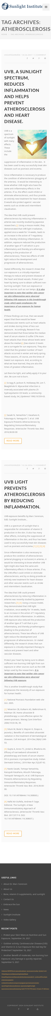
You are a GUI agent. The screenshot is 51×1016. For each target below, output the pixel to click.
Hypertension (9, 977)
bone (21, 971)
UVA (27, 989)
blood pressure (16, 971)
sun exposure (22, 986)
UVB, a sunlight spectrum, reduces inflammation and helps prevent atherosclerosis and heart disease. (24, 97)
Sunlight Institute (12, 914)
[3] (40, 546)
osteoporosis (17, 983)
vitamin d (34, 989)
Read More (13, 441)
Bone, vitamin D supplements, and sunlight (24, 894)
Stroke (10, 986)
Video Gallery (10, 919)
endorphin (19, 974)
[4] (43, 546)
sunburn (16, 986)
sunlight (28, 986)
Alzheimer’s (4, 971)
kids (22, 977)
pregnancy (23, 983)
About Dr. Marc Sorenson (15, 884)
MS (41, 977)
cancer (31, 971)
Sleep (6, 986)
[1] (34, 546)
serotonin (34, 983)
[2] (37, 546)
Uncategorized (12, 55)
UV (25, 989)
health (23, 974)
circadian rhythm (38, 971)
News (6, 909)
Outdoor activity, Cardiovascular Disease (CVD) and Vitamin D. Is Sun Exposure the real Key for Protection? (24, 947)
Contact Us (9, 899)
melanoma (26, 977)
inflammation (17, 977)
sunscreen (9, 989)
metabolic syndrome (34, 977)
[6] (20, 602)
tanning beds (20, 989)
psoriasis (28, 983)
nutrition (7, 983)
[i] (5, 382)
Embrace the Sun (12, 904)
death (4, 974)
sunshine (14, 989)
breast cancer (26, 971)
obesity (11, 983)
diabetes (14, 974)
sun (13, 986)
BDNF (10, 971)
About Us (8, 889)
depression (9, 974)
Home (4, 34)
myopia (8, 980)
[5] (17, 602)
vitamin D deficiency (43, 989)
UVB (30, 989)
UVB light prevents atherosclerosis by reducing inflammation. (24, 494)
